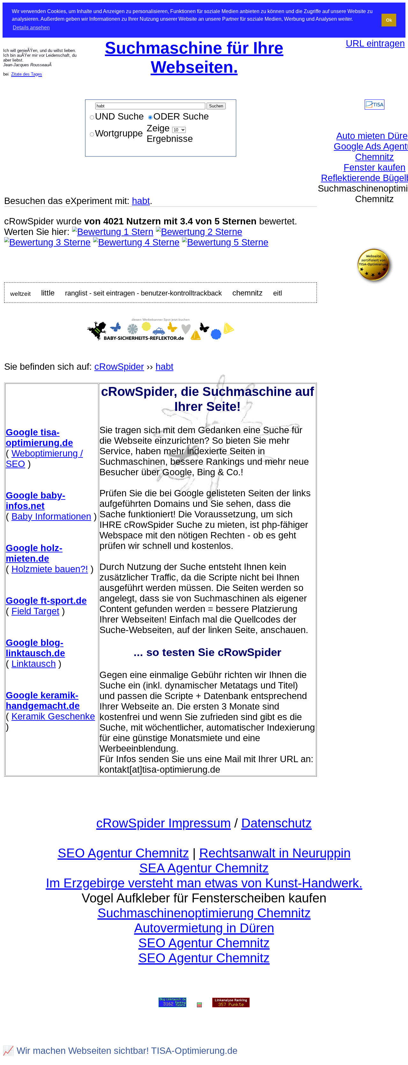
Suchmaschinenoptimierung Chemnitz (204, 913)
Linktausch (33, 664)
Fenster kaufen (374, 167)
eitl (277, 293)
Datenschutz (276, 823)
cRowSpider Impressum (163, 823)
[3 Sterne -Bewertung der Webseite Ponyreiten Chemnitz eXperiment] (47, 242)
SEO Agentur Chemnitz (123, 853)
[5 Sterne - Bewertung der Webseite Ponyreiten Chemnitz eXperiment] (225, 242)
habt (141, 201)
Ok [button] (389, 20)
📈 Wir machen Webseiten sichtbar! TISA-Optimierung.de (120, 1051)
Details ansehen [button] (31, 27)
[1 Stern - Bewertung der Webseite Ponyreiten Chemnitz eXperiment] (112, 232)
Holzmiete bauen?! (49, 569)
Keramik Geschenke (53, 716)
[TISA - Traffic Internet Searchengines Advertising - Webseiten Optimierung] (374, 106)
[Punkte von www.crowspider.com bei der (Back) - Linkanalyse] (231, 1003)
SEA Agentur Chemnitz (204, 868)
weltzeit (20, 293)
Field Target (35, 611)
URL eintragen (375, 43)
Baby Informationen (51, 516)
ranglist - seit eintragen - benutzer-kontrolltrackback (143, 293)
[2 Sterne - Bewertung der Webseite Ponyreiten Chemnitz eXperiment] (199, 232)
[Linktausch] (199, 1003)
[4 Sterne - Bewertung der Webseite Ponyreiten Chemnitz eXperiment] (136, 242)
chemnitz (247, 292)
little (48, 292)
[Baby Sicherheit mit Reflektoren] (160, 337)
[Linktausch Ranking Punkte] (172, 1003)
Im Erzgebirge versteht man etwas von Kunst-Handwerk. (204, 883)
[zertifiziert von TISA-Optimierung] (374, 281)
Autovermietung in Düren (204, 928)
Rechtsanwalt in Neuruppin (275, 853)
